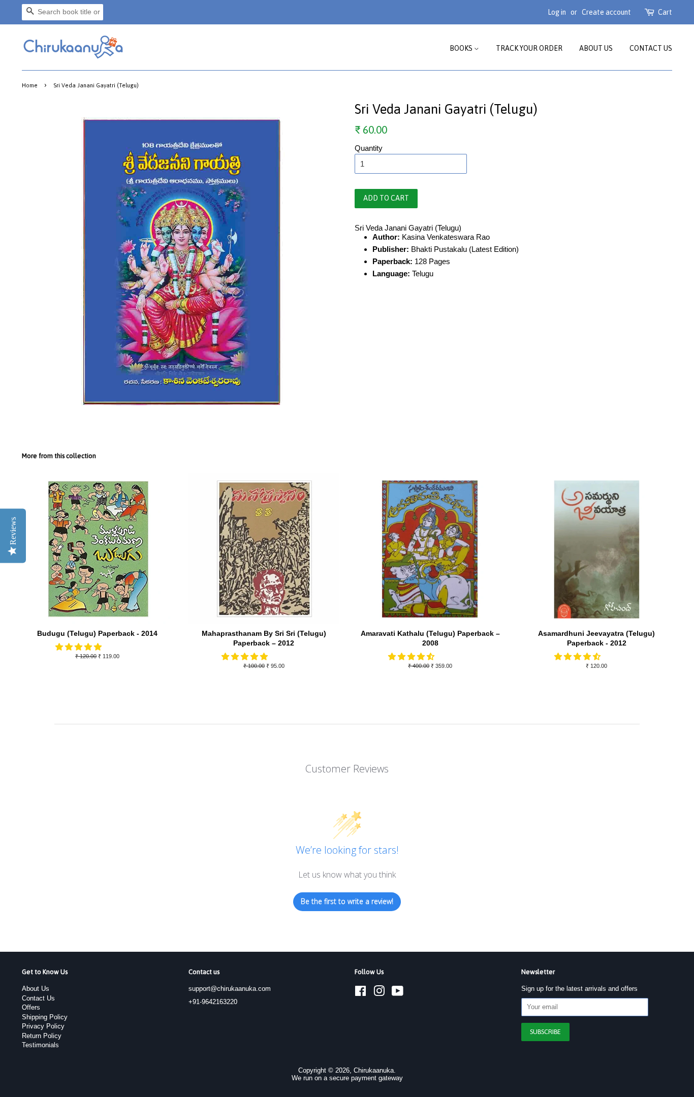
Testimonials (40, 1045)
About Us (596, 48)
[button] (79, 646)
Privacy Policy (43, 1026)
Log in (557, 12)
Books (462, 48)
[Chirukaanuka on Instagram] (379, 993)
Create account (606, 12)
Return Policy (41, 1036)
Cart (665, 12)
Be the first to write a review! (347, 901)
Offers (31, 1007)
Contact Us (650, 48)
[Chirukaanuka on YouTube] (397, 993)
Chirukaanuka (374, 1070)
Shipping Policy (45, 1017)
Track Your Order (529, 48)
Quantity (369, 148)
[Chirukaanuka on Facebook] (360, 993)
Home (30, 85)
